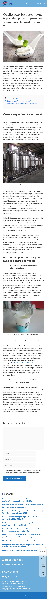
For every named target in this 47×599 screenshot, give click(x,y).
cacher (17, 98)
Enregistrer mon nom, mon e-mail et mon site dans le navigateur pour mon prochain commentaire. (24, 471)
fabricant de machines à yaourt (26, 363)
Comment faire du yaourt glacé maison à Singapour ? (21, 550)
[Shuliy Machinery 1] (8, 3)
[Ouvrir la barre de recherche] (27, 3)
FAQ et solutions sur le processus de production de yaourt (23, 541)
